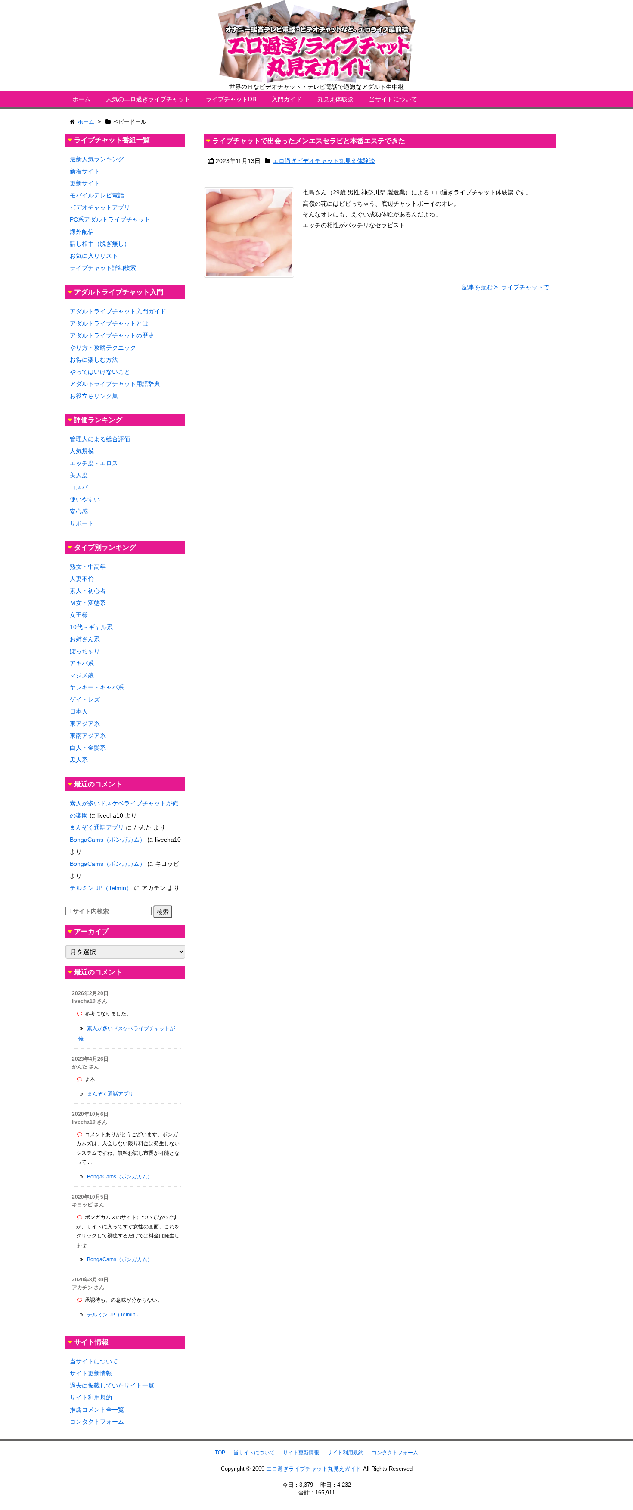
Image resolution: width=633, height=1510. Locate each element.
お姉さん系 (85, 639)
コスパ (79, 487)
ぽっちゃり (85, 651)
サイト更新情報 (91, 1373)
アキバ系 (82, 663)
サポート (82, 523)
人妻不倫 (82, 578)
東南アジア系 (88, 735)
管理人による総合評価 (100, 438)
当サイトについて (393, 99)
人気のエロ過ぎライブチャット (148, 99)
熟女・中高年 (88, 566)
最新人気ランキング (97, 159)
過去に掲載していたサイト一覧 (112, 1385)
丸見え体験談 (335, 99)
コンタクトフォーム (97, 1421)
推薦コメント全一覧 (97, 1409)
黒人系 (79, 759)
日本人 (79, 711)
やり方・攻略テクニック (103, 347)
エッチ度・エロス (94, 463)
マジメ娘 (82, 675)
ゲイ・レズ (85, 699)
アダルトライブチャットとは (109, 323)
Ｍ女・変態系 (88, 602)
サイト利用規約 (91, 1397)
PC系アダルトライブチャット (110, 219)
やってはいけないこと (100, 371)
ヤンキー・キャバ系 (97, 687)
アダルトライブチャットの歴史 (112, 335)
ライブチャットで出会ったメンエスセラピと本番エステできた (308, 140)
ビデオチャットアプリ (100, 207)
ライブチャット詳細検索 (103, 267)
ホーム (81, 99)
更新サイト (85, 183)
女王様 (79, 614)
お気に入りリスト (94, 255)
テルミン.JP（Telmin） (101, 887)
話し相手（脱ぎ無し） (100, 243)
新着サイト (85, 171)
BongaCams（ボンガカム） (108, 839)
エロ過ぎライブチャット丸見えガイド (313, 1469)
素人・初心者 (88, 590)
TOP (220, 1453)
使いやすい (85, 499)
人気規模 (82, 451)
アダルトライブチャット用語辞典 (115, 383)
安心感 (79, 511)
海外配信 (82, 231)
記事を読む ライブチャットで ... (509, 287)
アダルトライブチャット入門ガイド (118, 311)
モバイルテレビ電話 (97, 195)
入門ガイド (287, 99)
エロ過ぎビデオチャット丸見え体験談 (324, 160)
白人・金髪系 (88, 747)
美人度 (79, 475)
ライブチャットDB (231, 99)
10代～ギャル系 (91, 626)
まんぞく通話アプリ (97, 827)
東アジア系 (85, 723)
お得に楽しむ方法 (94, 359)
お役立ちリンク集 (94, 395)
